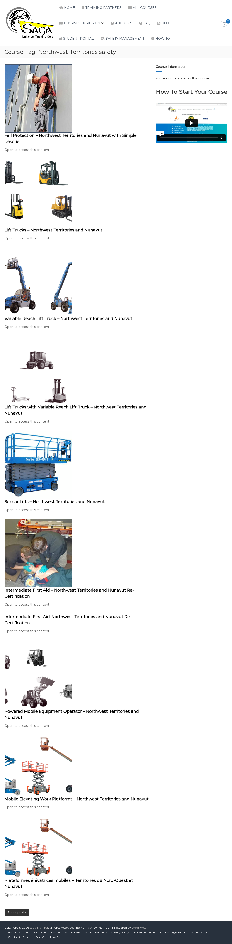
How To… (56, 937)
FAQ (146, 23)
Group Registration (173, 932)
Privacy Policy (119, 932)
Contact (56, 932)
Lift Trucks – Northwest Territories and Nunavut (53, 230)
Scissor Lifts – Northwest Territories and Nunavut (55, 501)
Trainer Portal (198, 932)
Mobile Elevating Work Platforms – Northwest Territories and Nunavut (77, 798)
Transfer (41, 937)
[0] (224, 23)
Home (69, 8)
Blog (166, 23)
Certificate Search (20, 937)
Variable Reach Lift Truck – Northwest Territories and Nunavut (68, 318)
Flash (89, 927)
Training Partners (103, 8)
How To (162, 39)
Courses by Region (82, 23)
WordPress (139, 927)
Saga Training (38, 927)
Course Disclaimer (144, 932)
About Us (123, 23)
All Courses (145, 8)
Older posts (17, 912)
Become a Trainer (36, 932)
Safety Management (125, 39)
